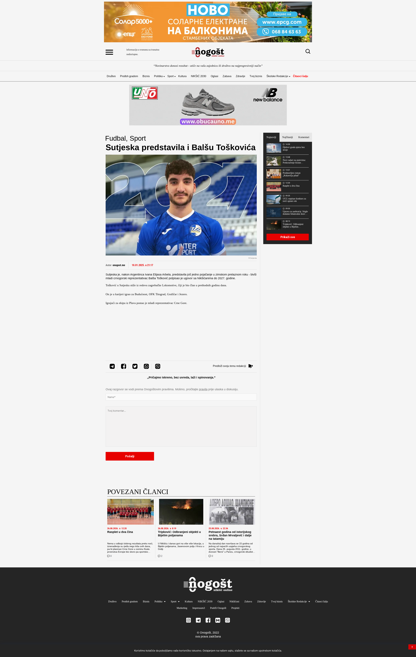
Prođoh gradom (129, 76)
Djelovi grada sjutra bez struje (294, 148)
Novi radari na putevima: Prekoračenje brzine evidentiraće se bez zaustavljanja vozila (294, 161)
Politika (158, 76)
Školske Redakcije (277, 76)
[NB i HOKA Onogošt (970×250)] (208, 105)
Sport (170, 76)
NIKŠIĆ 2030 (198, 76)
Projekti (235, 608)
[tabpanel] (287, 193)
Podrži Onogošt (218, 608)
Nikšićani (234, 601)
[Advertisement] (181, 327)
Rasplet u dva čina (120, 532)
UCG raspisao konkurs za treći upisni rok (294, 199)
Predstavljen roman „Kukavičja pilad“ (291, 174)
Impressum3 (198, 608)
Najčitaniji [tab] (287, 137)
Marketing (182, 608)
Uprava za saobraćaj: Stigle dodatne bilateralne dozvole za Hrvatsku (295, 212)
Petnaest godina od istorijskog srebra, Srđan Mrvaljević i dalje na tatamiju (230, 535)
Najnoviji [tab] (271, 137)
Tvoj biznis (256, 76)
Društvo (111, 76)
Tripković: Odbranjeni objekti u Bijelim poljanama (179, 533)
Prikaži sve (287, 237)
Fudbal (115, 138)
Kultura (182, 76)
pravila (203, 389)
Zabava (227, 76)
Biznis (146, 76)
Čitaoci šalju (300, 76)
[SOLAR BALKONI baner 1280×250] (208, 22)
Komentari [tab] (303, 137)
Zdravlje (240, 76)
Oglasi (214, 76)
